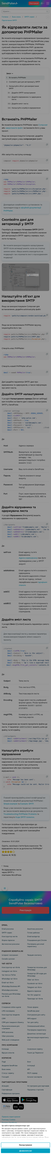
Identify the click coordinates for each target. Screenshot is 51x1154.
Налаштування (25, 1145)
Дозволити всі (25, 1151)
